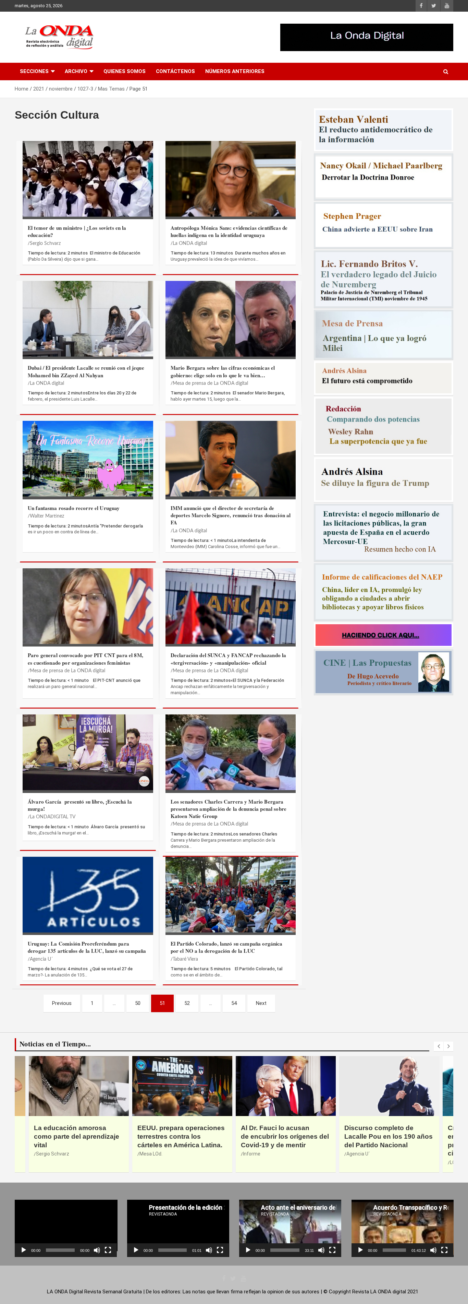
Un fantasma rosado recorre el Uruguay (74, 508)
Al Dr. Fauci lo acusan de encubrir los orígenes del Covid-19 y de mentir (181, 1136)
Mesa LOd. (47, 1154)
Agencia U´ (41, 959)
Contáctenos (175, 71)
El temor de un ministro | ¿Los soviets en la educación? (77, 231)
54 (234, 1003)
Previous (62, 1003)
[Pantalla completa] (107, 1250)
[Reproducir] (23, 1250)
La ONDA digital (190, 243)
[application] (66, 1228)
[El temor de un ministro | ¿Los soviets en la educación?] (87, 178)
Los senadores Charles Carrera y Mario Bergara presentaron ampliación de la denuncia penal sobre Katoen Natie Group (228, 809)
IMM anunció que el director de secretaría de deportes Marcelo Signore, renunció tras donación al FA (231, 515)
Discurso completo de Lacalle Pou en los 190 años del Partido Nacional (285, 1136)
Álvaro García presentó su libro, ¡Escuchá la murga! (80, 805)
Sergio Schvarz (45, 243)
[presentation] (438, 1046)
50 (137, 1003)
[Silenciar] (97, 1250)
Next (261, 1003)
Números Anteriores (234, 71)
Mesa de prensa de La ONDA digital (210, 383)
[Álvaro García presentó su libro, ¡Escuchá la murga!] (87, 752)
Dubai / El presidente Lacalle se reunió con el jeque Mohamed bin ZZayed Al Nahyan (86, 371)
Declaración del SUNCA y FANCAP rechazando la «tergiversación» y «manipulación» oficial (228, 658)
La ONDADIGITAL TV (52, 817)
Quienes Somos (124, 71)
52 (187, 1003)
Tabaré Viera (185, 959)
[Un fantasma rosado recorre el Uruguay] (87, 459)
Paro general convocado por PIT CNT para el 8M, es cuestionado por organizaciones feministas (85, 658)
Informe (148, 1154)
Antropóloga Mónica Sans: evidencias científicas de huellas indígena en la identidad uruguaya (229, 231)
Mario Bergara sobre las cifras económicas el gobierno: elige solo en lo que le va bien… (223, 371)
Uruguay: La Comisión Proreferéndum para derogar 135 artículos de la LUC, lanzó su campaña (87, 947)
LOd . (351, 1162)
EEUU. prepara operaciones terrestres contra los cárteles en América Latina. (77, 1136)
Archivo (76, 71)
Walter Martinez (47, 516)
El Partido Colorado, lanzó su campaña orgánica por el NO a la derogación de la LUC (227, 947)
